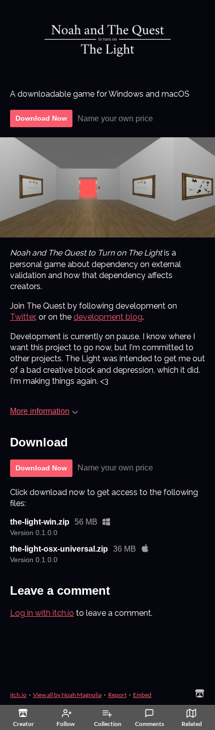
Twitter (22, 317)
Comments (149, 723)
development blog (108, 317)
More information (40, 411)
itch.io (18, 694)
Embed (142, 694)
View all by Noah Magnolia (67, 694)
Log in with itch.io (42, 613)
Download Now (41, 118)
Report (117, 694)
